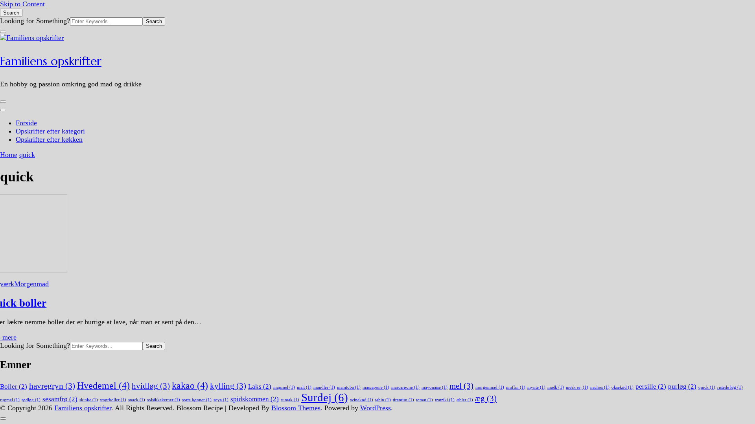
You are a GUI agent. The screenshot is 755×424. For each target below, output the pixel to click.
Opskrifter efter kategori (50, 131)
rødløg (31, 400)
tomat (424, 400)
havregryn (52, 386)
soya (221, 400)
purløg (682, 386)
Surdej (324, 397)
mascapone (376, 387)
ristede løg (730, 387)
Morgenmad (31, 284)
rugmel (10, 400)
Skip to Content (22, 4)
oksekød (622, 387)
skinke (88, 400)
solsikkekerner (163, 400)
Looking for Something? (35, 21)
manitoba (349, 387)
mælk (555, 387)
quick (706, 387)
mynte (536, 387)
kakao (190, 385)
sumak (290, 400)
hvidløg (151, 386)
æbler (465, 400)
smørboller (113, 400)
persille (650, 386)
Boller (13, 386)
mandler (324, 387)
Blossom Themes (295, 408)
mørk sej (577, 387)
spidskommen (254, 399)
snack (136, 400)
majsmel (284, 387)
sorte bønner (197, 400)
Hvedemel (103, 385)
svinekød (361, 400)
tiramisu (403, 400)
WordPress (375, 408)
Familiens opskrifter (50, 61)
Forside (26, 123)
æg (486, 398)
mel (461, 386)
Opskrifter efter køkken (49, 139)
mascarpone (405, 387)
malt (304, 387)
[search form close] (3, 32)
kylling (228, 386)
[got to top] (3, 418)
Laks (259, 386)
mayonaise (434, 387)
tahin (383, 400)
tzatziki (445, 400)
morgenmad (489, 387)
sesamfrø (59, 399)
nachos (600, 387)
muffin (515, 387)
